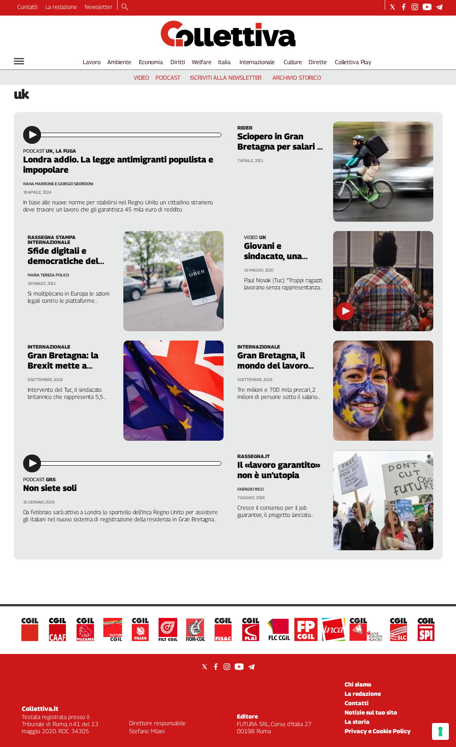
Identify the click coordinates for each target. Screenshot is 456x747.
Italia (224, 61)
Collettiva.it (40, 708)
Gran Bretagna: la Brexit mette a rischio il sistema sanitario (63, 370)
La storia (357, 721)
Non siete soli (50, 488)
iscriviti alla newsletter (226, 77)
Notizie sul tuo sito (371, 712)
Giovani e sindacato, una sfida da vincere (276, 256)
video (141, 77)
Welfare (201, 61)
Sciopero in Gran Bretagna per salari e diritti (279, 146)
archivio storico (297, 77)
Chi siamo (358, 684)
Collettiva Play (353, 61)
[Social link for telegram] (439, 7)
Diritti (178, 61)
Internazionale (257, 61)
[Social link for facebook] (403, 7)
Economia (151, 61)
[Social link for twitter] (392, 7)
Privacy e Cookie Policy (378, 731)
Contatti (27, 6)
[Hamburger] (19, 61)
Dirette (317, 61)
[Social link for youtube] (427, 7)
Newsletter (99, 6)
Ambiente (119, 61)
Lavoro (91, 61)
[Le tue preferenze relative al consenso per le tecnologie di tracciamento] (440, 731)
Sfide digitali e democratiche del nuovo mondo (63, 261)
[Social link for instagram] (414, 7)
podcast (167, 77)
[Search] (125, 8)
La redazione (61, 6)
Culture (293, 61)
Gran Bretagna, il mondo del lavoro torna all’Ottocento (275, 365)
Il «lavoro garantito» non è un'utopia (278, 470)
